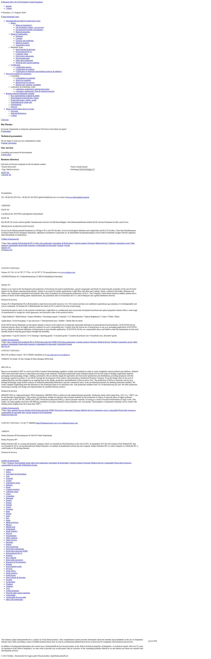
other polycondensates (43, 243)
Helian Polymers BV (9, 415)
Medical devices (101, 243)
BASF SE (5, 172)
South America (11, 573)
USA (8, 588)
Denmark (9, 498)
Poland (8, 544)
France (8, 507)
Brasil (8, 487)
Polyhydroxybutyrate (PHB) (46, 342)
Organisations (11, 536)
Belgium (9, 485)
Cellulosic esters (12, 492)
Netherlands (26, 465)
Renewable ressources (27, 245)
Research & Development (42, 412)
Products (28, 410)
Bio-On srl (5, 346)
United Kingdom (12, 591)
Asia (7, 476)
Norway (9, 533)
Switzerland (61, 344)
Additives (9, 470)
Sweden (9, 580)
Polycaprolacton (12, 547)
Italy (23, 412)
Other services (11, 540)
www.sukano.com (68, 272)
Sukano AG (6, 248)
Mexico (9, 525)
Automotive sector (123, 243)
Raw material (12, 243)
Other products (11, 538)
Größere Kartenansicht (10, 239)
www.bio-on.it (52, 355)
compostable (13, 245)
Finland (9, 505)
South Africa (11, 571)
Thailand (9, 584)
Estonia (9, 500)
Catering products (80, 243)
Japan (8, 520)
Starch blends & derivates (16, 577)
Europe (67, 245)
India (8, 511)
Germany (60, 245)
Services (21, 410)
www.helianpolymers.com (67, 423)
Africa (8, 472)
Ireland (8, 514)
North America (11, 531)
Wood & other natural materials (18, 593)
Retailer (9, 564)
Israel (8, 516)
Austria (8, 481)
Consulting (10, 496)
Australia (9, 478)
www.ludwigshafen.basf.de (78, 197)
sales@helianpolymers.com (46, 423)
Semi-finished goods (22, 463)
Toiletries (111, 243)
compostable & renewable (46, 245)
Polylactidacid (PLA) (26, 243)
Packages (91, 243)
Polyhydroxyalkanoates (66, 342)
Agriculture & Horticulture (63, 243)
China (8, 494)
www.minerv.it (64, 355)
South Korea (11, 575)
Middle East (10, 527)
